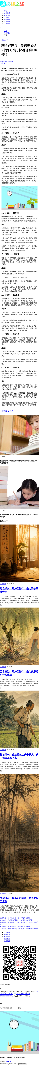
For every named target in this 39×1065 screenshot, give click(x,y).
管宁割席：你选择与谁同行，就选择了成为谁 (16, 920)
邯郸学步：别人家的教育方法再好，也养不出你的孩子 (19, 929)
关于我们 (7, 24)
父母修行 (7, 17)
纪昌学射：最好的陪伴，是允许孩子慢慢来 (15, 918)
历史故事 (7, 21)
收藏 (5, 411)
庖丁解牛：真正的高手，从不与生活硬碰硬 (15, 926)
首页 (5, 11)
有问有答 (7, 15)
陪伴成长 (7, 19)
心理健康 (7, 13)
